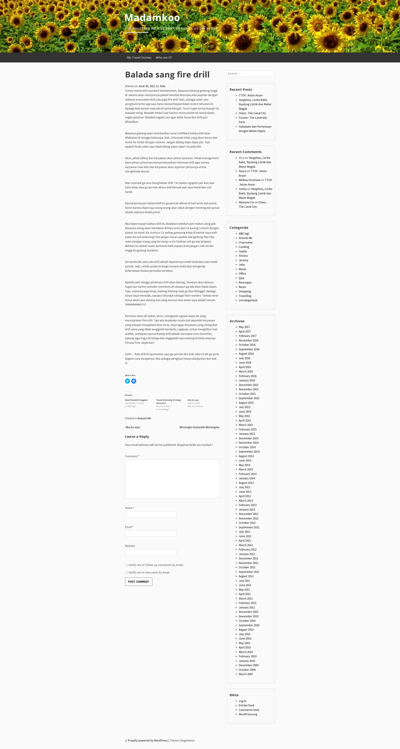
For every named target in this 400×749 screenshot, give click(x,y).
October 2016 (247, 345)
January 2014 (247, 478)
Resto (242, 287)
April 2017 (245, 331)
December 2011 (248, 558)
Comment (132, 456)
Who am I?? (164, 57)
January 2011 (247, 607)
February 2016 (247, 376)
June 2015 (245, 411)
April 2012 (245, 540)
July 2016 (244, 358)
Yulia (162, 86)
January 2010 (247, 661)
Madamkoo (152, 17)
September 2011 (249, 572)
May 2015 (244, 416)
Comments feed (249, 710)
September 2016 (249, 349)
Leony (243, 189)
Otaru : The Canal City (252, 113)
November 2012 (248, 518)
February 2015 (247, 429)
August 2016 (246, 353)
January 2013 (247, 509)
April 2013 (245, 496)
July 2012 (244, 531)
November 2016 (248, 340)
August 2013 (246, 483)
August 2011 (246, 576)
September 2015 (249, 398)
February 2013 (247, 505)
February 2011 (247, 603)
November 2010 (248, 616)
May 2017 (244, 327)
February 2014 (247, 474)
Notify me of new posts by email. (149, 572)
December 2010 (248, 612)
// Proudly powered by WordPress (146, 740)
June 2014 (245, 460)
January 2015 (247, 434)
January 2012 (247, 554)
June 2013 (245, 492)
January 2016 (247, 380)
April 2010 (245, 647)
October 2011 (247, 567)
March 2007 (246, 674)
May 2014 (244, 465)
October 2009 (247, 670)
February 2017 (247, 336)
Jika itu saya (193, 400)
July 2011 (244, 581)
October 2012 (247, 523)
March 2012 (246, 545)
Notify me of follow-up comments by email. (156, 565)
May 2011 (244, 589)
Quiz (241, 278)
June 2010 (245, 638)
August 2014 (246, 456)
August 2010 (246, 629)
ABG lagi (244, 233)
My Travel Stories (139, 57)
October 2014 (247, 447)
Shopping (245, 291)
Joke (242, 264)
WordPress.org (248, 714)
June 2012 (245, 536)
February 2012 (247, 549)
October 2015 (247, 394)
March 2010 (246, 652)
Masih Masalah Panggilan (136, 400)
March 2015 (246, 425)
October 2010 (247, 621)
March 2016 (246, 371)
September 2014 (249, 451)
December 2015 (248, 385)
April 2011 (245, 594)
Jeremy (243, 260)
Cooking (244, 247)
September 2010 (249, 625)
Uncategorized (248, 300)
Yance (242, 171)
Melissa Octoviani (249, 180)
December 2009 (248, 665)
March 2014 (246, 469)
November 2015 (248, 389)
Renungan (245, 282)
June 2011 (245, 585)
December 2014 (248, 438)
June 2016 (245, 362)
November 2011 (248, 563)
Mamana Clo (246, 202)
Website (130, 546)
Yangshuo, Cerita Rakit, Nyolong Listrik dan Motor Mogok (255, 104)
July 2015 (244, 407)
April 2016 (245, 367)
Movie (242, 269)
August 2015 (246, 402)
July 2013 (244, 487)
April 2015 (245, 420)
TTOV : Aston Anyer (251, 95)
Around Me (144, 418)
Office (242, 273)
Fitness (243, 256)
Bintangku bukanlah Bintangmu (200, 427)
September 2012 (249, 527)
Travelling (245, 296)
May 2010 (244, 643)
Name (129, 508)
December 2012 (248, 514)
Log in (242, 701)
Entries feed (246, 705)
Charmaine (245, 242)
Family (243, 251)
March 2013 (246, 500)
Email (129, 527)
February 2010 (247, 656)
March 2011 (246, 598)
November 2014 (248, 442)
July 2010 (244, 634)
